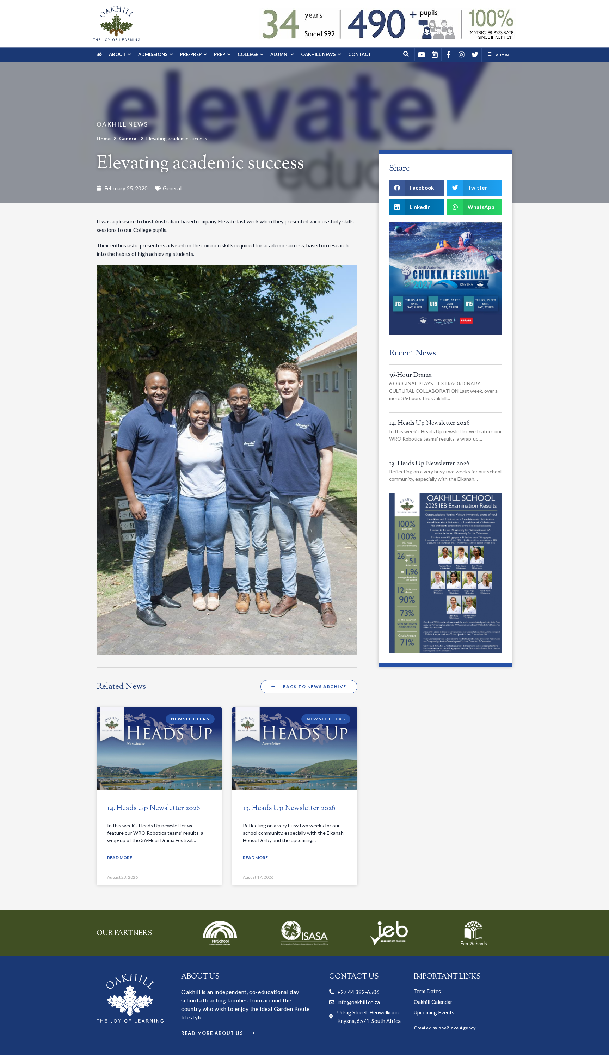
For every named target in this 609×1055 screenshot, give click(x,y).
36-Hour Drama (410, 375)
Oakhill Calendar (433, 1002)
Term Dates (427, 991)
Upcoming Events (434, 1012)
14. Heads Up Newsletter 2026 (153, 808)
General (128, 138)
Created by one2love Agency (445, 1027)
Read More (119, 857)
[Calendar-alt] (434, 54)
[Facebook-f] (448, 54)
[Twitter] (474, 54)
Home (104, 138)
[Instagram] (461, 54)
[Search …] (406, 54)
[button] (498, 55)
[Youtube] (421, 54)
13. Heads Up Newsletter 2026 (289, 808)
